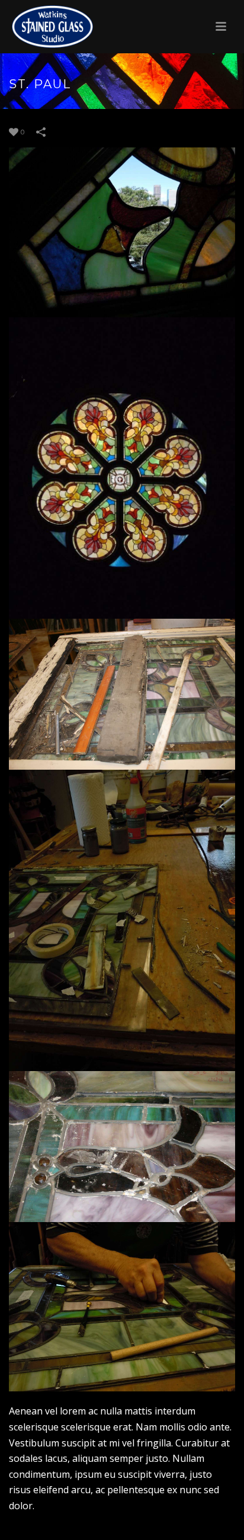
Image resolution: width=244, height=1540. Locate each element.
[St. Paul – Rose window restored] (122, 468)
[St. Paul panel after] (122, 1307)
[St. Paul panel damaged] (122, 1146)
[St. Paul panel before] (122, 694)
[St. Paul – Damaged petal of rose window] (122, 232)
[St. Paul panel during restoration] (122, 920)
